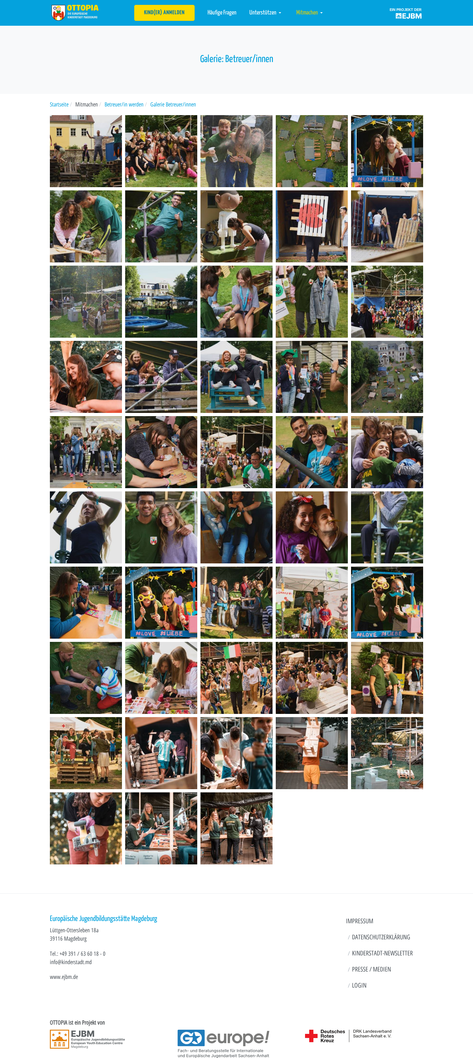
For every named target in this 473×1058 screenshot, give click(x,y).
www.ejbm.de (64, 976)
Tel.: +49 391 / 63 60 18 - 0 (78, 953)
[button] (266, 13)
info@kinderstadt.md (71, 962)
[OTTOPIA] (75, 12)
